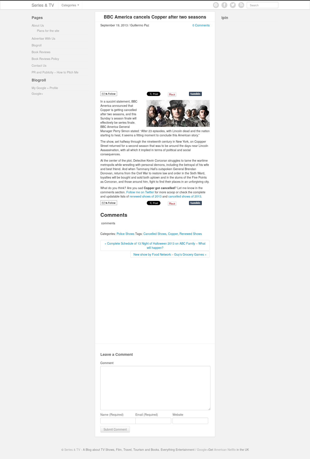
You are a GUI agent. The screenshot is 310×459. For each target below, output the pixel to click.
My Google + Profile (45, 88)
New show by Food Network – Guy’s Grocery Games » (169, 254)
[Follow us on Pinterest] (216, 5)
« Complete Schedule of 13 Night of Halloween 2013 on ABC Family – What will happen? (155, 245)
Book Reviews (41, 52)
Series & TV (43, 5)
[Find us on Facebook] (224, 5)
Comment (106, 363)
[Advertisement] (135, 61)
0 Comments (201, 25)
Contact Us (39, 65)
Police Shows (125, 234)
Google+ (37, 93)
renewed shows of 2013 (146, 196)
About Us (38, 25)
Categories (69, 5)
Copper (173, 234)
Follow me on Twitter (140, 192)
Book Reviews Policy (45, 59)
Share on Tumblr (195, 94)
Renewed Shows (190, 234)
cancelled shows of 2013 (184, 196)
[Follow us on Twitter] (233, 5)
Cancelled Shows (154, 234)
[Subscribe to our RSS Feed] (241, 5)
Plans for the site (48, 30)
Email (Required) (146, 414)
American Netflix (225, 449)
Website (178, 414)
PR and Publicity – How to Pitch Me (55, 72)
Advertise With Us (43, 38)
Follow (111, 202)
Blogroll (37, 45)
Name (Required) (112, 414)
